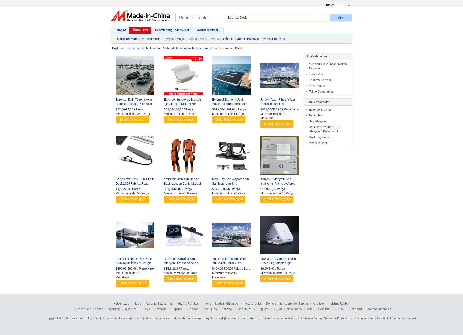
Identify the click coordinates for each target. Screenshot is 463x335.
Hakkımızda (121, 303)
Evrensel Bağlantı (221, 39)
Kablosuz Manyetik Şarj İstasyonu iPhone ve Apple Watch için (277, 184)
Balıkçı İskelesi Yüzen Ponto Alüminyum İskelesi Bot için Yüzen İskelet (134, 263)
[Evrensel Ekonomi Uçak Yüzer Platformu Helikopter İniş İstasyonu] (231, 76)
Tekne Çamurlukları (321, 91)
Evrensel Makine (151, 39)
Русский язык (246, 309)
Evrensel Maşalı (174, 39)
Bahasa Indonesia (379, 309)
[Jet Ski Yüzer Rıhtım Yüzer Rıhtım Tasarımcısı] (279, 76)
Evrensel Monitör (320, 109)
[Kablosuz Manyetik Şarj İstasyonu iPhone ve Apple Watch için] (279, 156)
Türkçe (339, 309)
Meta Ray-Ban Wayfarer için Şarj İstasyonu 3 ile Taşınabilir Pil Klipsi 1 (230, 184)
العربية (278, 309)
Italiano (227, 309)
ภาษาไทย (323, 309)
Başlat (121, 30)
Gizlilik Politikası (189, 303)
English (98, 309)
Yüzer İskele (317, 86)
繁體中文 (130, 309)
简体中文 (114, 309)
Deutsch (192, 309)
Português (210, 309)
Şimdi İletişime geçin (132, 119)
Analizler (319, 303)
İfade (137, 303)
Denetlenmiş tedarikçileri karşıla (287, 303)
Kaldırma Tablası (320, 80)
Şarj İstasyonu (318, 121)
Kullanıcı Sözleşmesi (159, 303)
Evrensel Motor (197, 39)
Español (177, 309)
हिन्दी (309, 309)
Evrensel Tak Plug (273, 39)
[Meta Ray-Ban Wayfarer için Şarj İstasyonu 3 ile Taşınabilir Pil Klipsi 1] (231, 156)
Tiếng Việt (355, 309)
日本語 (146, 309)
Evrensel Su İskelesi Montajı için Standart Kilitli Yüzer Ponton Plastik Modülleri (182, 104)
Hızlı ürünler (253, 303)
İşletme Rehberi (340, 303)
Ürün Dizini (140, 30)
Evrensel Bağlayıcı (247, 39)
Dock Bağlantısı (319, 137)
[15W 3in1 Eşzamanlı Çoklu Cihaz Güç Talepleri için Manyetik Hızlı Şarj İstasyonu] (279, 236)
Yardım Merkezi (207, 30)
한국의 (264, 309)
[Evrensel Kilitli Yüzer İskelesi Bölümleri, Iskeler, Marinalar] (135, 76)
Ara (340, 17)
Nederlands (294, 309)
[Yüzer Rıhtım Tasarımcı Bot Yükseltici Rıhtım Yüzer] (231, 236)
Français (161, 309)
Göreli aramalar (128, 39)
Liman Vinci (316, 74)
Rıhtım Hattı (316, 115)
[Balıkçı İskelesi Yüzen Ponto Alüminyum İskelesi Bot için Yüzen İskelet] (135, 236)
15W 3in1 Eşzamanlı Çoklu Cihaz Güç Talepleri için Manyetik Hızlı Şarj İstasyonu (279, 263)
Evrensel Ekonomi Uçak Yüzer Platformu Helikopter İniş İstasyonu (229, 104)
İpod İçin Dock (318, 143)
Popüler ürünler (194, 17)
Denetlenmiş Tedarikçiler (172, 30)
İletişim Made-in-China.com (222, 303)
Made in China (142, 15)
